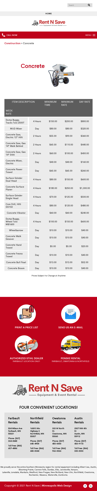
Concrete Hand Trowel (13, 246)
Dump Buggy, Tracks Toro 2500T (15, 121)
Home (48, 13)
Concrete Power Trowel (14, 171)
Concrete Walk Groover (13, 237)
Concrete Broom (16, 268)
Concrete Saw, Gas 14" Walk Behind (16, 144)
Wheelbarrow (16, 230)
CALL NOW (11, 35)
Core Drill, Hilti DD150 (13, 205)
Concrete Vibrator (16, 213)
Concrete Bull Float (16, 262)
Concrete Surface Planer (15, 188)
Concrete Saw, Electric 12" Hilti (14, 136)
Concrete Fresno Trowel (14, 255)
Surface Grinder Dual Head (14, 179)
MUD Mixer (16, 128)
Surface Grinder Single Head (14, 197)
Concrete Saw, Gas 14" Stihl (16, 153)
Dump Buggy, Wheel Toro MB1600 (13, 221)
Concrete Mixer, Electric (14, 162)
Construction (12, 43)
